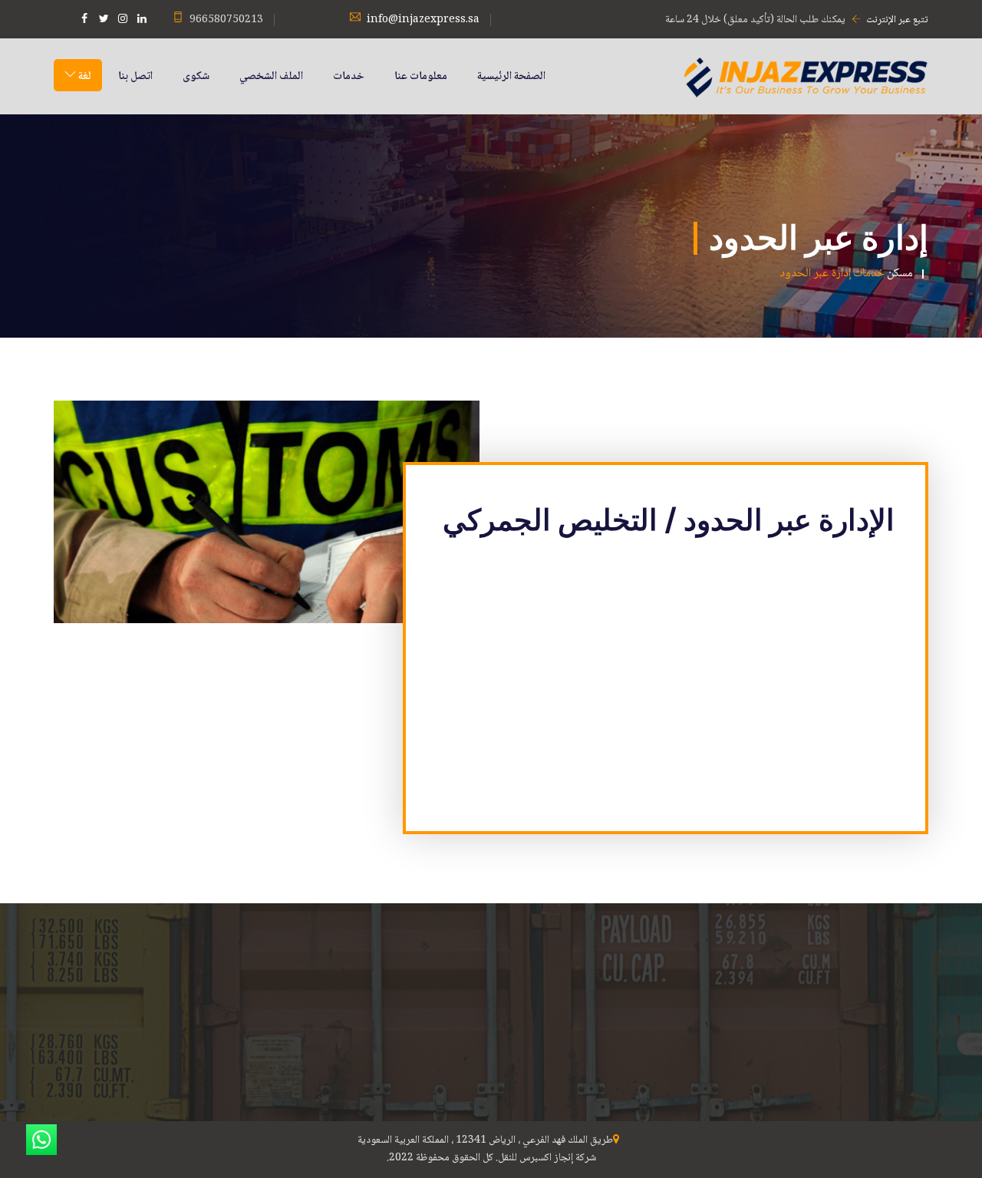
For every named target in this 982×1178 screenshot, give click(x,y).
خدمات (348, 77)
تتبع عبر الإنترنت (897, 20)
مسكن (900, 273)
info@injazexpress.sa (423, 20)
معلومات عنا (420, 77)
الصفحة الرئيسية (511, 77)
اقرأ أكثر (715, 1059)
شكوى (196, 77)
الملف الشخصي (271, 77)
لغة (83, 77)
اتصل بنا (135, 77)
